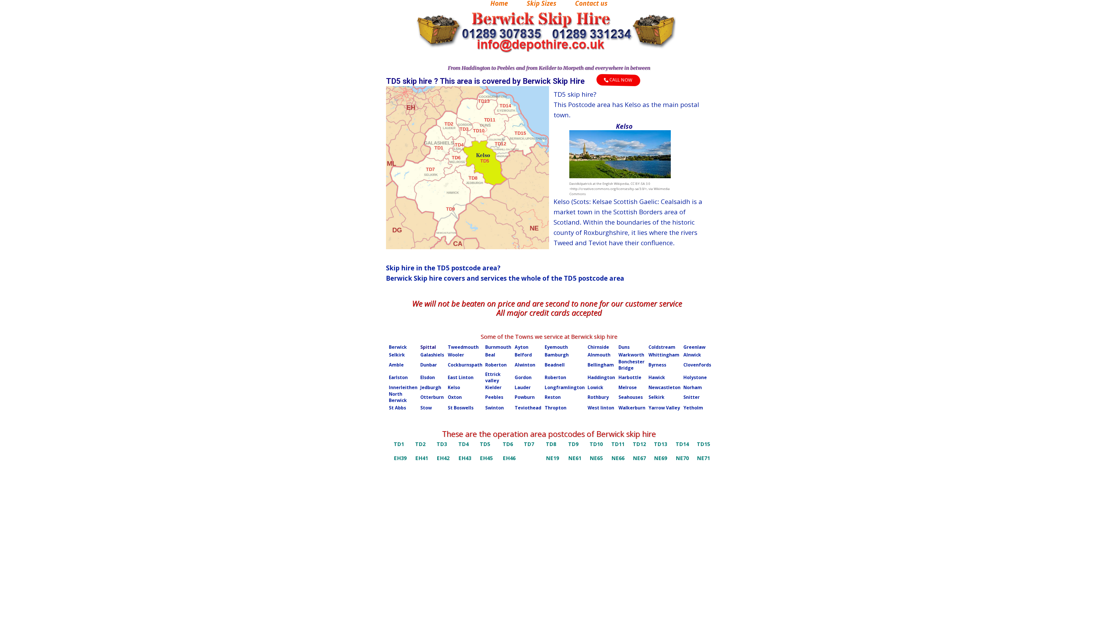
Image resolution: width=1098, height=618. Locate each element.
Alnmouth (599, 355)
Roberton (496, 365)
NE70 (682, 458)
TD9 (573, 444)
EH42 (443, 458)
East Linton (461, 377)
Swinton (494, 408)
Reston (553, 397)
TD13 (660, 444)
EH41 (421, 458)
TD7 (529, 444)
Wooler (456, 355)
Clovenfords (697, 365)
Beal (490, 355)
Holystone (695, 377)
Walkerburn (631, 408)
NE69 (660, 458)
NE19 (552, 458)
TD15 (703, 444)
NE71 (703, 458)
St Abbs (397, 408)
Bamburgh (557, 355)
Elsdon (427, 377)
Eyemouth (556, 347)
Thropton (555, 408)
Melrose (627, 387)
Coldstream (662, 347)
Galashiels (432, 355)
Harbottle (629, 377)
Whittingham (664, 355)
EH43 (464, 458)
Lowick (595, 387)
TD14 (682, 444)
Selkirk (397, 355)
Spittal (428, 347)
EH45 (486, 458)
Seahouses (630, 397)
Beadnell (555, 365)
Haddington (601, 377)
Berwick (398, 347)
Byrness (657, 365)
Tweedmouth (463, 347)
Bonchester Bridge (631, 364)
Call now (620, 80)
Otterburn (432, 397)
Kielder (493, 387)
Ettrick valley (493, 377)
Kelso (454, 387)
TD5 (485, 444)
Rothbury (598, 397)
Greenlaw (694, 347)
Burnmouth (498, 347)
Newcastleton (665, 387)
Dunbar (428, 365)
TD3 (442, 444)
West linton (601, 408)
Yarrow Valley (664, 408)
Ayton (521, 347)
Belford (523, 355)
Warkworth (631, 355)
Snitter (691, 397)
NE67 (639, 458)
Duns (624, 347)
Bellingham (601, 365)
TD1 (399, 444)
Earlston (398, 377)
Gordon (523, 377)
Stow (426, 408)
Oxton (455, 397)
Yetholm (693, 408)
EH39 (400, 458)
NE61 (574, 458)
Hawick (657, 377)
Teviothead (528, 408)
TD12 (639, 444)
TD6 (508, 444)
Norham (692, 387)
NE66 (617, 458)
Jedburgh (430, 387)
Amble (396, 365)
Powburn (525, 397)
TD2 (420, 444)
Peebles (494, 397)
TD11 (617, 444)
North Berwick (398, 397)
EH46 (509, 458)
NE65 (596, 458)
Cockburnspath (465, 365)
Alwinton (525, 365)
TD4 (463, 444)
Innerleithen (403, 387)
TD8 (551, 444)
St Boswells (461, 408)
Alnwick (692, 355)
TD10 (596, 444)
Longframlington (565, 387)
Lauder (523, 387)
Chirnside (598, 347)
